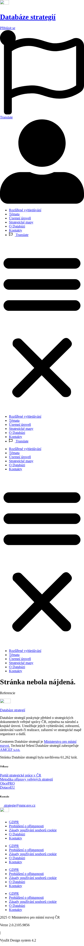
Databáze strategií (28, 17)
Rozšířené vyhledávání (25, 210)
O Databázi (17, 226)
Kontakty (15, 230)
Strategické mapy (21, 222)
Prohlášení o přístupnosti (26, 826)
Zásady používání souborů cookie (33, 830)
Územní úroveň (20, 218)
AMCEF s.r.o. (10, 750)
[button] (42, 326)
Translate (21, 235)
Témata (14, 214)
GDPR (14, 822)
